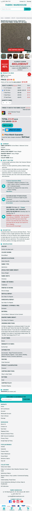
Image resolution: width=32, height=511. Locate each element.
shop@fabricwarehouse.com (16, 496)
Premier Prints (4, 451)
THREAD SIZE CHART (26, 109)
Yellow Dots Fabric (6, 466)
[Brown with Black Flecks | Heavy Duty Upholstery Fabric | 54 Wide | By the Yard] (16, 38)
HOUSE (3, 446)
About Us (3, 424)
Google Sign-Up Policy (7, 440)
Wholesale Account (6, 413)
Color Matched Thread (14, 112)
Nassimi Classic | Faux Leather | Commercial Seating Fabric (14, 476)
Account (3, 411)
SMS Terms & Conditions (7, 436)
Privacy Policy (4, 438)
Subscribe (26, 399)
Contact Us (23, 1)
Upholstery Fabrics (6, 473)
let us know (9, 203)
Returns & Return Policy (7, 433)
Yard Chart (3, 429)
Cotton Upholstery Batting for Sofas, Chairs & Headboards (13, 483)
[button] (28, 38)
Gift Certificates (5, 409)
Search (27, 9)
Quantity (7, 100)
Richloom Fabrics (5, 458)
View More (9, 191)
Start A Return (4, 416)
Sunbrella (3, 449)
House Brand (8, 75)
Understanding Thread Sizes (8, 479)
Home (2, 406)
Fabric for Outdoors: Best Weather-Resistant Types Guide (14, 470)
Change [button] (23, 207)
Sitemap (29, 1)
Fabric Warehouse (5, 453)
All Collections (4, 486)
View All (3, 461)
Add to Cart (7, 125)
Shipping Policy (5, 431)
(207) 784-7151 (6, 1)
